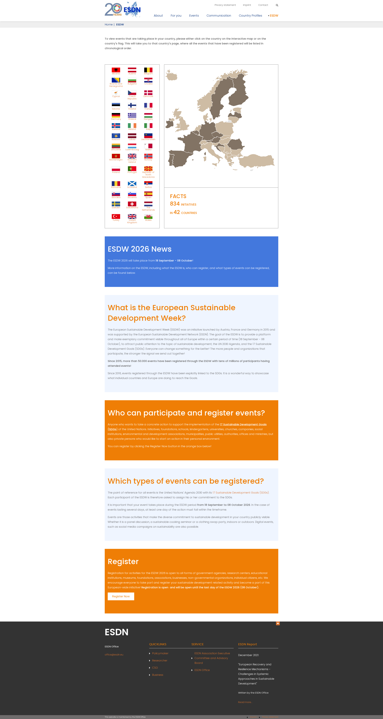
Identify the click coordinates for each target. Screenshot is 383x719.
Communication (219, 15)
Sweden (116, 207)
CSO (155, 668)
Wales (148, 220)
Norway (148, 159)
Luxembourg (132, 149)
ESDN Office (202, 670)
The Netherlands (148, 208)
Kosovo (116, 139)
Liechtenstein (148, 139)
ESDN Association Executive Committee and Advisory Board (212, 658)
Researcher (159, 660)
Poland (116, 172)
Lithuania (116, 149)
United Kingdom (132, 221)
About (158, 15)
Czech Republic (132, 97)
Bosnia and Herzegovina (116, 84)
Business (157, 675)
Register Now (121, 596)
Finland (132, 108)
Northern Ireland (132, 160)
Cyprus (116, 96)
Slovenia (132, 197)
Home (109, 24)
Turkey (116, 220)
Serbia (148, 187)
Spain (148, 197)
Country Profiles (250, 15)
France (148, 108)
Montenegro (116, 159)
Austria (132, 73)
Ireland (132, 129)
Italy (148, 129)
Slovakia (116, 197)
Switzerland (132, 207)
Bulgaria (132, 83)
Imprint (247, 5)
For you (176, 15)
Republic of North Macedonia (148, 174)
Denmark (148, 96)
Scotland (132, 187)
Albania (116, 73)
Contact (263, 5)
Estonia (116, 108)
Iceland (116, 129)
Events (194, 15)
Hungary (148, 119)
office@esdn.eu (114, 654)
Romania (116, 187)
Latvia (132, 139)
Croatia (148, 83)
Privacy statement (225, 5)
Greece (132, 119)
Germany (116, 119)
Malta (148, 149)
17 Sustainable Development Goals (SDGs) (241, 492)
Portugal (132, 172)
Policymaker (160, 653)
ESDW (274, 15)
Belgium (148, 73)
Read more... (245, 702)
